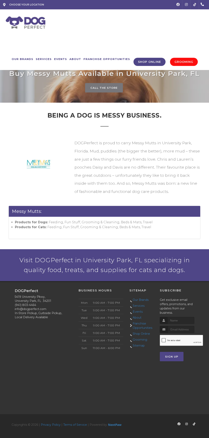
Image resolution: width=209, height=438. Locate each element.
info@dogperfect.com (30, 309)
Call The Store (104, 87)
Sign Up (171, 356)
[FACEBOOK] (178, 4)
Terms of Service (75, 425)
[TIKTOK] (195, 4)
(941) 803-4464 (25, 305)
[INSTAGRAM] (186, 4)
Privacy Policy (51, 425)
